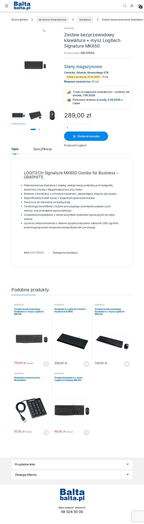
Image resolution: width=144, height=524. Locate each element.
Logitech (82, 145)
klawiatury (85, 19)
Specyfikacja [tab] (42, 149)
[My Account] (132, 6)
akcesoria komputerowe (52, 19)
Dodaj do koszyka (89, 136)
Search (125, 6)
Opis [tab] (14, 149)
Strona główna (19, 19)
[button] (43, 30)
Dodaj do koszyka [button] (44, 364)
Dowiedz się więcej (84, 364)
